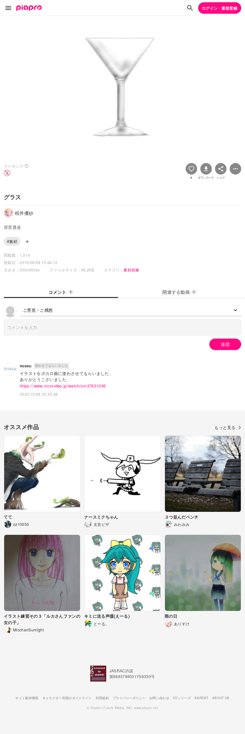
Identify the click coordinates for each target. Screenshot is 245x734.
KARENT (201, 698)
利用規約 (102, 698)
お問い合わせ (159, 698)
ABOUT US (221, 698)
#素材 (12, 241)
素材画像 (131, 269)
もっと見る (225, 427)
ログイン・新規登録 (219, 8)
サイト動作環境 (26, 698)
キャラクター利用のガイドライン (67, 698)
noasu (26, 366)
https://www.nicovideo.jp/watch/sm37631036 (63, 386)
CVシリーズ (182, 698)
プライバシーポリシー (129, 698)
